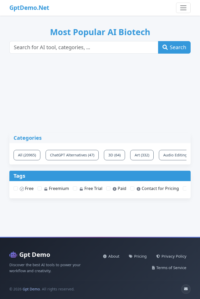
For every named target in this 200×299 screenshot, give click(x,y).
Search (178, 47)
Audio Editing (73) (179, 154)
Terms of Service (171, 267)
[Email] (186, 289)
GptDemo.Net (29, 8)
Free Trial (92, 188)
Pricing (140, 256)
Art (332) (142, 154)
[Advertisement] (103, 96)
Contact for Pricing (160, 188)
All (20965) (27, 154)
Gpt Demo (34, 254)
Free (29, 188)
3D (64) (114, 154)
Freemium (58, 188)
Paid (121, 188)
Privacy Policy (173, 256)
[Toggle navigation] (183, 8)
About (113, 256)
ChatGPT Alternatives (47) (72, 154)
